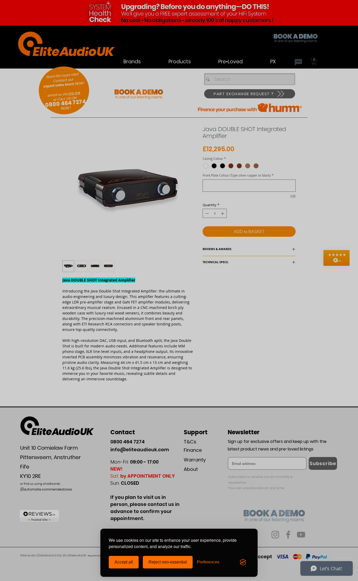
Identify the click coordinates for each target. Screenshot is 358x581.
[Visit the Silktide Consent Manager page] (243, 562)
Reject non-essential (168, 562)
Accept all (124, 562)
